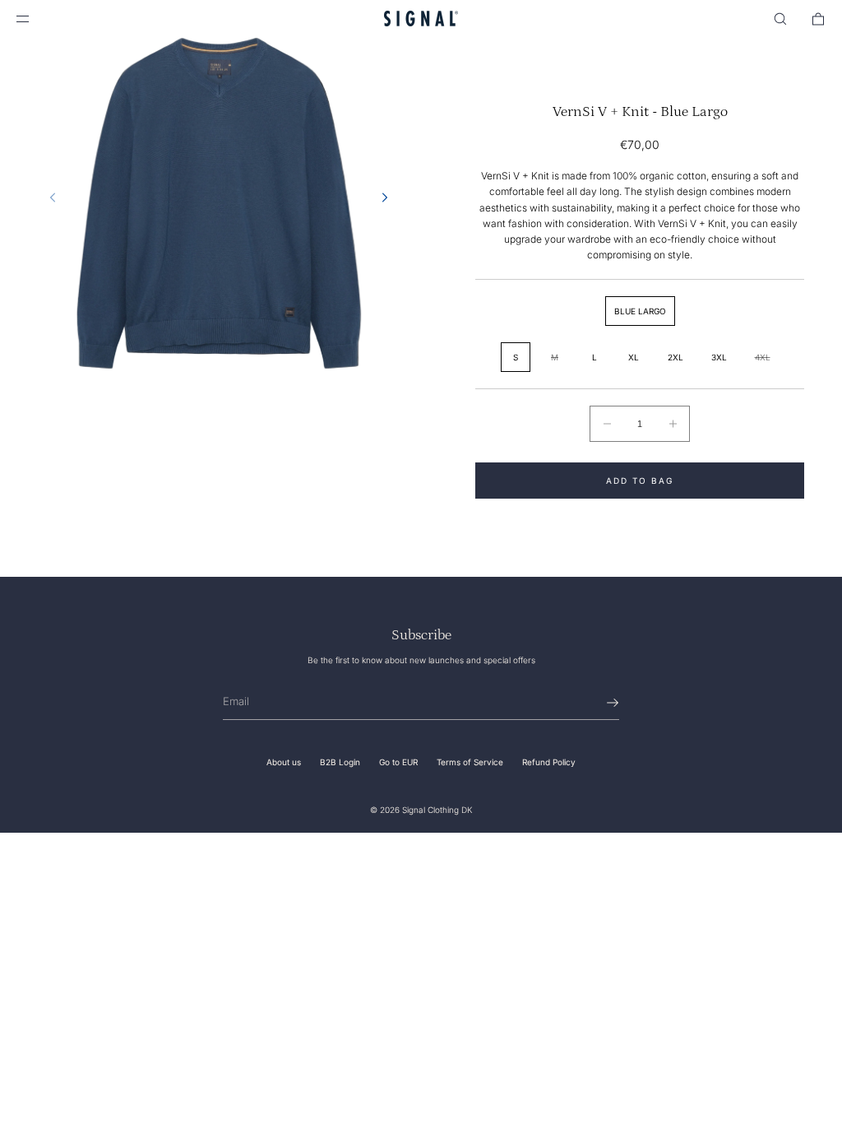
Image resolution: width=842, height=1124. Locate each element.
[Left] (52, 197)
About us (283, 762)
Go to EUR (398, 762)
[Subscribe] (598, 702)
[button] (780, 18)
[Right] (385, 197)
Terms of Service (470, 762)
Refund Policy (549, 762)
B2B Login (340, 762)
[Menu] (36, 18)
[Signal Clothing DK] (421, 18)
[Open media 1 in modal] (218, 202)
